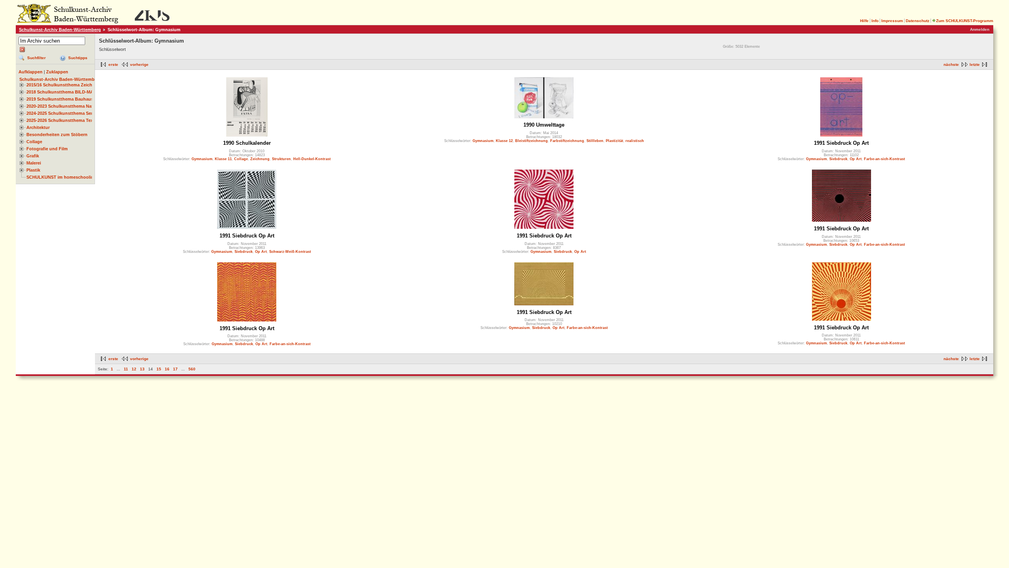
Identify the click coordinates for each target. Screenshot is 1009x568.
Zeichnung (260, 159)
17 (175, 369)
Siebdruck (838, 159)
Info (875, 21)
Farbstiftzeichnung (567, 141)
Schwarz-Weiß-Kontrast (290, 252)
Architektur (38, 127)
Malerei (33, 163)
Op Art (856, 159)
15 (158, 369)
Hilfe (864, 21)
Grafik (32, 155)
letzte (975, 64)
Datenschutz (917, 21)
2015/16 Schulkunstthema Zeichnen (63, 84)
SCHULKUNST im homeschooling (61, 177)
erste (113, 64)
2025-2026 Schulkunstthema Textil (61, 120)
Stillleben (594, 141)
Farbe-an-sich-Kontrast (884, 159)
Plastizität (614, 141)
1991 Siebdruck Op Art (841, 143)
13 (142, 369)
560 (191, 369)
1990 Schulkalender (247, 143)
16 (167, 369)
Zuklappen (57, 71)
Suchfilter (36, 58)
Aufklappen (31, 71)
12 (134, 369)
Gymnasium (202, 159)
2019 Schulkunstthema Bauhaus (59, 99)
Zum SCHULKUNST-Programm (964, 21)
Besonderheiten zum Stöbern (56, 134)
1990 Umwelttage (543, 125)
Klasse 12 (504, 141)
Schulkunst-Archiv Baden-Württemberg (60, 29)
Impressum (892, 21)
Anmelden (979, 29)
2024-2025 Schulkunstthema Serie (61, 113)
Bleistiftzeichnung (531, 141)
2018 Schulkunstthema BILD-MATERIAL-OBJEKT (77, 92)
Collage (34, 141)
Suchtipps (77, 58)
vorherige (139, 64)
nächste (951, 64)
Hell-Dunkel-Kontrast (312, 159)
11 (126, 369)
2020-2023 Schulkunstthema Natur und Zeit (71, 106)
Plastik (33, 170)
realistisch (635, 141)
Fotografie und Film (47, 148)
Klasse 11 (223, 159)
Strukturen (281, 159)
